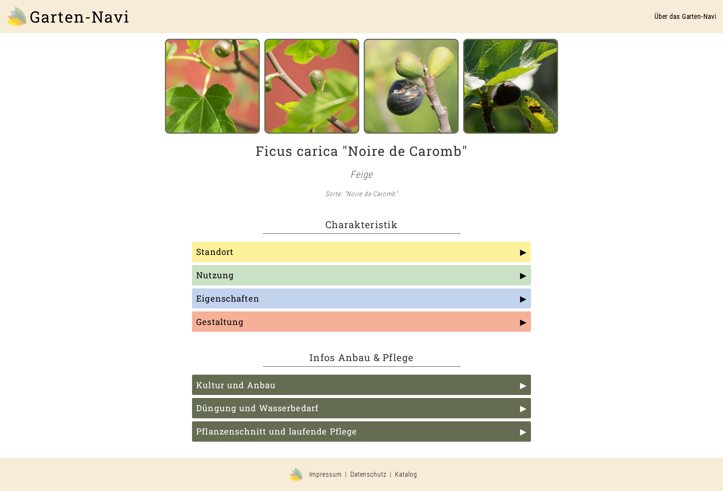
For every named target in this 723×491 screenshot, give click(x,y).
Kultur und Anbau (236, 385)
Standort (214, 251)
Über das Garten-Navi (685, 16)
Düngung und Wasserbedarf (257, 408)
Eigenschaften (227, 298)
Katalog (406, 474)
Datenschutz (368, 474)
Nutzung (215, 275)
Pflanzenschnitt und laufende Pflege (276, 431)
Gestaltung (220, 321)
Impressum (325, 474)
